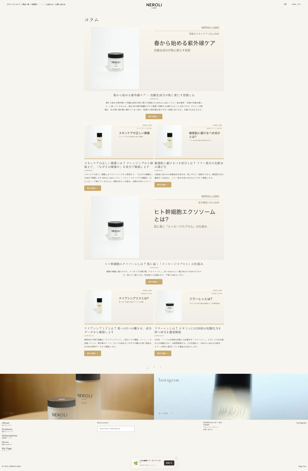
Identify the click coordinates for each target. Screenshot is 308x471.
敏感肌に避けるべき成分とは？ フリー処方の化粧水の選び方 (188, 165)
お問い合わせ (208, 429)
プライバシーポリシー (211, 427)
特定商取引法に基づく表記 (212, 422)
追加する (169, 463)
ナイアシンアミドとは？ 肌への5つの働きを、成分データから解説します (118, 330)
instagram (301, 422)
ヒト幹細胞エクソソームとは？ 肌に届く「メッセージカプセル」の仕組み (154, 264)
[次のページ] (160, 366)
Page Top (302, 466)
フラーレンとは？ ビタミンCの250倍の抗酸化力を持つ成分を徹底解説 (187, 330)
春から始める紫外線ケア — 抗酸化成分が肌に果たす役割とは (154, 95)
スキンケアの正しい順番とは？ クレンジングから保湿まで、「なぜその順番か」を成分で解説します (118, 165)
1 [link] (147, 366)
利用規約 (206, 425)
